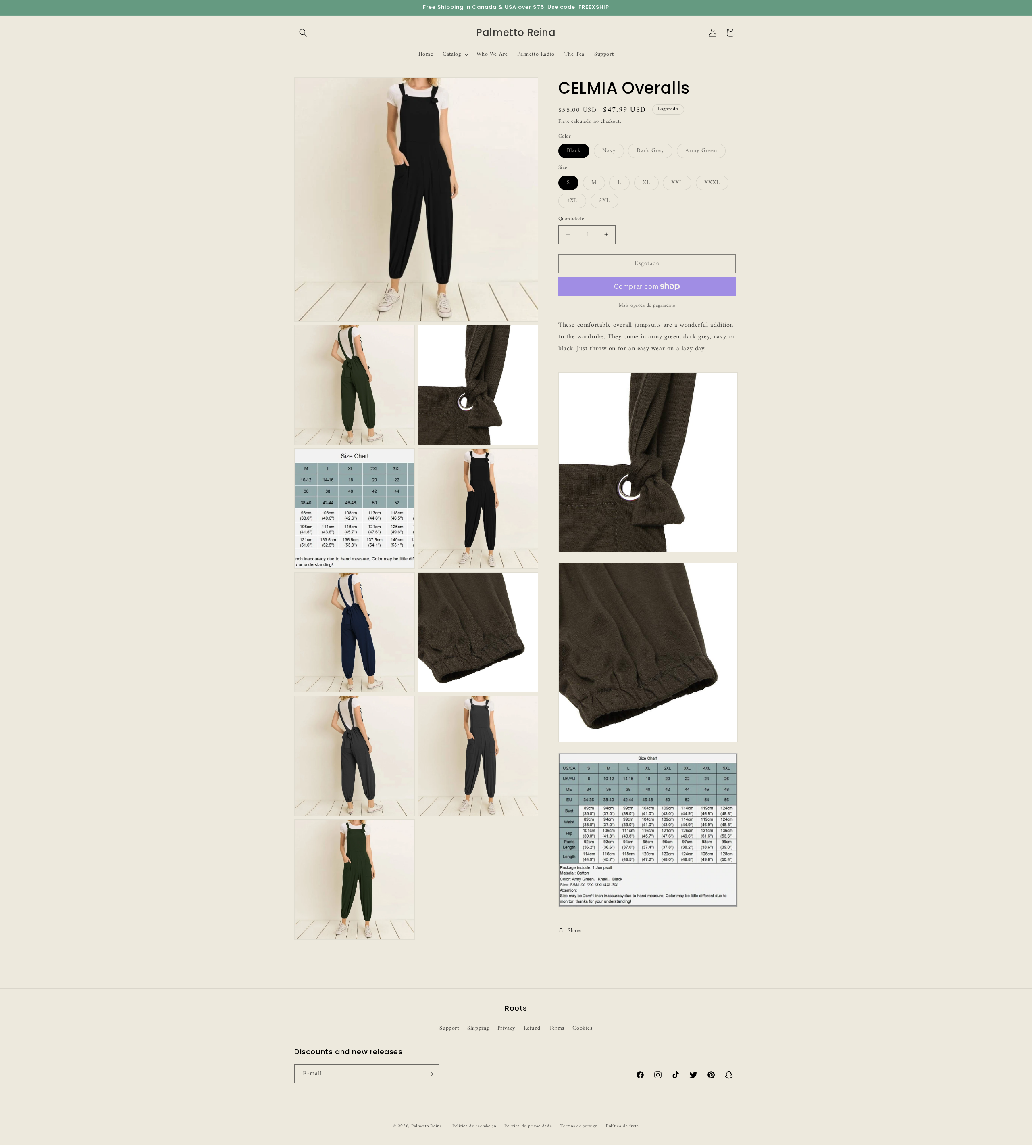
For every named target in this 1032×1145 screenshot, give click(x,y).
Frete (564, 121)
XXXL (716, 183)
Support (449, 1028)
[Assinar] (430, 1074)
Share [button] (574, 930)
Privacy (506, 1028)
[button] (303, 33)
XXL (681, 183)
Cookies (582, 1028)
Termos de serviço (578, 1126)
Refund (532, 1028)
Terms (556, 1028)
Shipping (478, 1028)
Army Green (705, 151)
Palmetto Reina (426, 1126)
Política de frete (622, 1126)
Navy (613, 151)
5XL (608, 201)
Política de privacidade (528, 1126)
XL (651, 183)
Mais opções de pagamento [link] (647, 305)
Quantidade (571, 219)
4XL (576, 201)
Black (578, 151)
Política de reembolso (474, 1126)
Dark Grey (654, 151)
